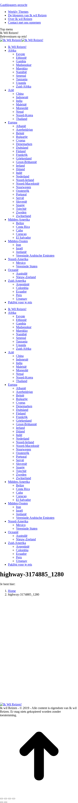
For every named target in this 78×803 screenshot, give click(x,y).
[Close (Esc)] (1, 798)
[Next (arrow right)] (5, 802)
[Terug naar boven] (39, 794)
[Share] (5, 798)
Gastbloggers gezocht (13, 5)
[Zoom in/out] (13, 798)
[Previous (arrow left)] (1, 802)
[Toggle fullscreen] (9, 798)
